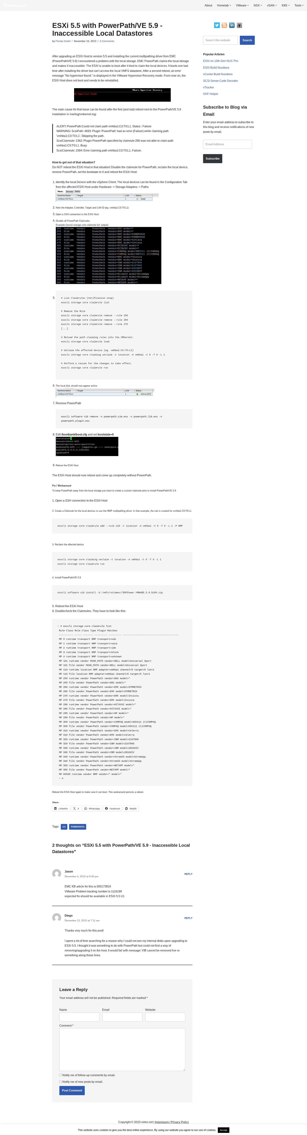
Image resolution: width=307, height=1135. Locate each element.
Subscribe (213, 158)
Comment (66, 1025)
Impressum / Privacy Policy (172, 1122)
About (208, 5)
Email (105, 1009)
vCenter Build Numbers (218, 74)
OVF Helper (210, 93)
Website (150, 1009)
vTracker (208, 87)
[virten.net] (15, 5)
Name (63, 1009)
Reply (188, 873)
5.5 (64, 827)
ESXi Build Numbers (216, 67)
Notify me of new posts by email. (82, 1081)
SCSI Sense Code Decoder (220, 80)
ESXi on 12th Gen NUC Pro (220, 60)
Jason (69, 871)
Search (247, 40)
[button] (230, 5)
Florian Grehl (63, 41)
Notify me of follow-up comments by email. (88, 1075)
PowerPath (77, 827)
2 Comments (107, 41)
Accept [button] (223, 1130)
